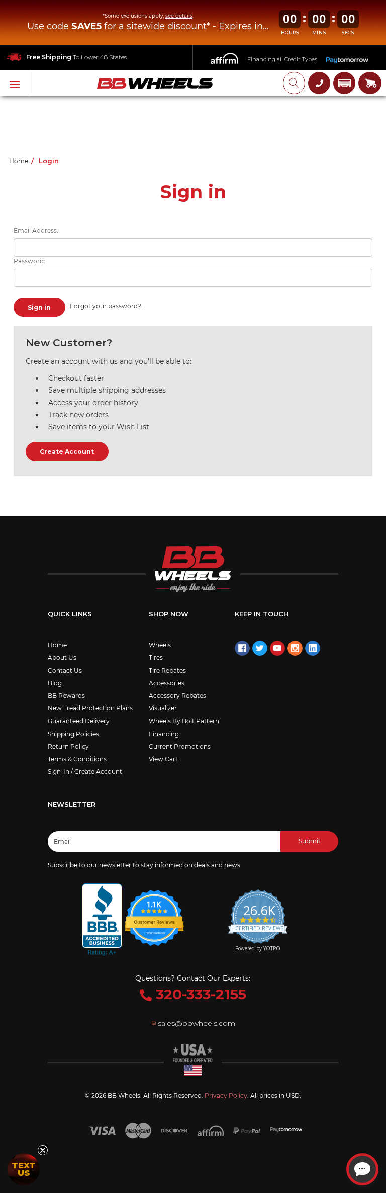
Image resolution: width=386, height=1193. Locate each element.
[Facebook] (242, 648)
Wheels (160, 645)
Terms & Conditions (77, 759)
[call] (319, 83)
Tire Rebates (167, 670)
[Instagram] (295, 648)
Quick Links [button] (70, 614)
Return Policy (68, 746)
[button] (344, 83)
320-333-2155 (199, 994)
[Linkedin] (312, 648)
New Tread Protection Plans (90, 708)
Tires (156, 657)
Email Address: (36, 230)
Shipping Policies (73, 734)
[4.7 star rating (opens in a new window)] (154, 911)
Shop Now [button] (168, 614)
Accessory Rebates (177, 695)
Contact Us (65, 670)
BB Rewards (66, 695)
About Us (62, 657)
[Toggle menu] (15, 83)
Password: (29, 261)
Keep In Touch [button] (261, 614)
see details (178, 16)
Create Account (67, 451)
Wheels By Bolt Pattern (184, 721)
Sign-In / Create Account (85, 771)
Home (57, 645)
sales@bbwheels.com (196, 1023)
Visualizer (163, 708)
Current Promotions (180, 746)
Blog (55, 683)
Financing (164, 734)
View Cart (163, 759)
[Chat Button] (362, 1169)
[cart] (369, 83)
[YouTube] (277, 648)
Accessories (166, 683)
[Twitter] (259, 648)
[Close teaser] (43, 1150)
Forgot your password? (105, 306)
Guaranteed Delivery (79, 721)
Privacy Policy (226, 1095)
